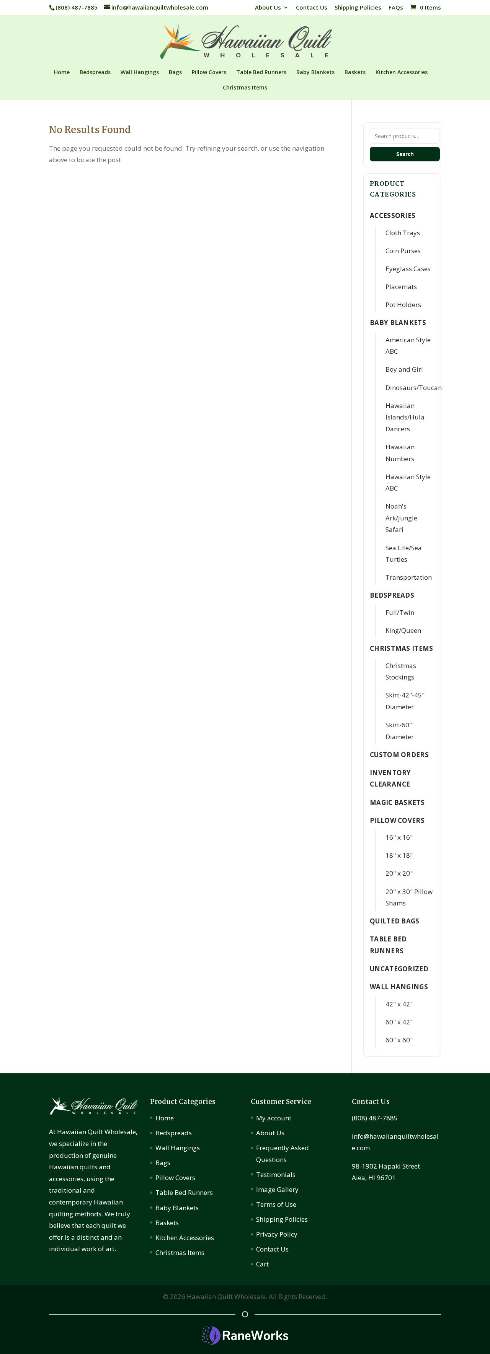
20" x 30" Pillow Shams (409, 897)
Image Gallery (277, 1189)
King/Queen (403, 630)
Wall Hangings (140, 73)
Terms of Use (276, 1204)
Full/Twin (399, 612)
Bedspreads (95, 73)
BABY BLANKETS (398, 322)
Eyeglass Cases (408, 268)
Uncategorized (399, 968)
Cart (262, 1264)
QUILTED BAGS (395, 921)
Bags (175, 73)
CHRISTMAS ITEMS (401, 648)
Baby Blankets (315, 73)
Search (405, 154)
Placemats (401, 286)
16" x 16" (399, 837)
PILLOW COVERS (397, 820)
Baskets (355, 73)
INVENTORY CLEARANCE (390, 778)
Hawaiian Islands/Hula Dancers (405, 417)
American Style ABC (408, 345)
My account (273, 1117)
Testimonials (276, 1174)
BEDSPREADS (392, 595)
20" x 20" (399, 873)
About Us (268, 8)
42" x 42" (399, 1004)
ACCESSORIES (392, 215)
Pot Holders (403, 304)
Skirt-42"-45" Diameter (405, 701)
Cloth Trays (402, 232)
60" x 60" (399, 1039)
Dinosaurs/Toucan (413, 387)
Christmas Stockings (400, 671)
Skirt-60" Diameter (399, 730)
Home (62, 73)
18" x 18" (399, 855)
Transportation (408, 577)
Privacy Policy (276, 1234)
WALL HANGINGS (399, 986)
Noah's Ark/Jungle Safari (401, 518)
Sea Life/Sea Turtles (403, 553)
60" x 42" (399, 1022)
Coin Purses (403, 250)
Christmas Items (245, 88)
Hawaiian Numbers (400, 452)
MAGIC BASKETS (397, 802)
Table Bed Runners (261, 73)
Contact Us (311, 8)
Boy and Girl (404, 369)
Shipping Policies (358, 8)
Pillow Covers (209, 73)
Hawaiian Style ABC (408, 482)
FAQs (396, 8)
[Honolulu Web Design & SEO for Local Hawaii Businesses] (245, 1342)
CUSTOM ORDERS (399, 754)
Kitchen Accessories (402, 73)
